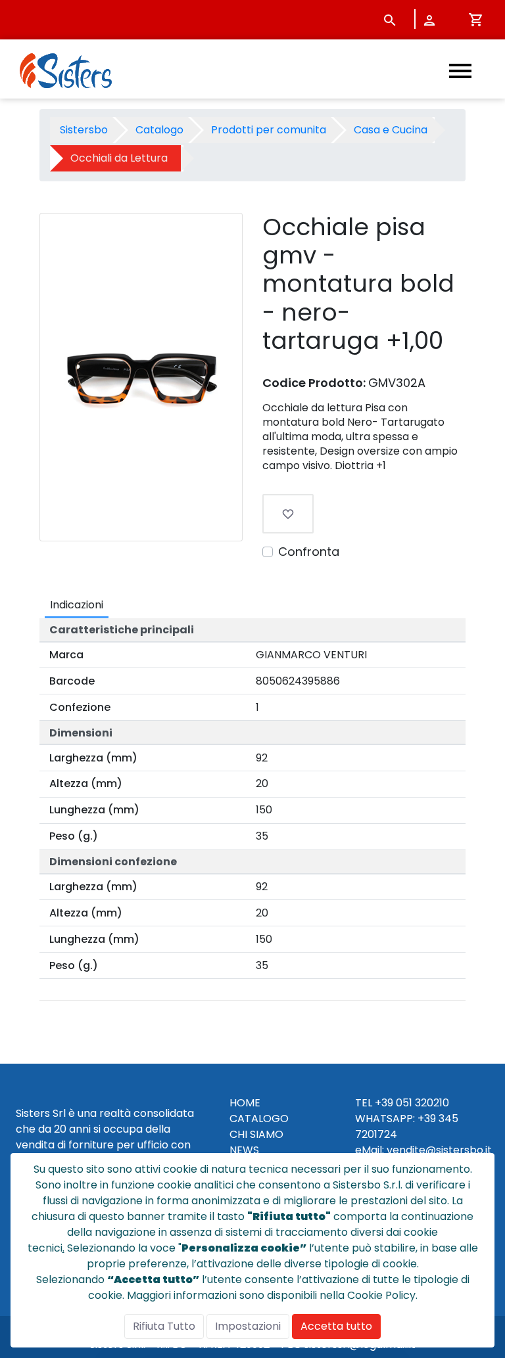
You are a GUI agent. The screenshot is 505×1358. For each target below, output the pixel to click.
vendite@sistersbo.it (439, 1150)
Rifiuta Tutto (164, 1326)
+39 (427, 1118)
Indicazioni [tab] (76, 604)
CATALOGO (259, 1118)
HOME (244, 1102)
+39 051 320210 (412, 1102)
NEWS (244, 1150)
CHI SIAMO (256, 1134)
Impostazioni (248, 1326)
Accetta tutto (336, 1326)
